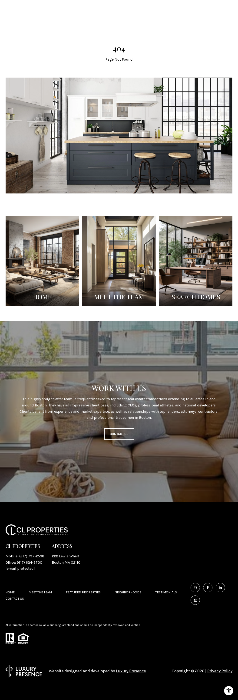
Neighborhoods (128, 592)
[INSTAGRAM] (195, 587)
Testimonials (166, 592)
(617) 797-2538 (31, 556)
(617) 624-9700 (29, 562)
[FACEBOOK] (207, 587)
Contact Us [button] (119, 434)
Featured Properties (83, 592)
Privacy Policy (219, 671)
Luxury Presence (131, 671)
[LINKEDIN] (220, 587)
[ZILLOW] (195, 600)
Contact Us (15, 599)
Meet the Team (40, 592)
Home (10, 592)
